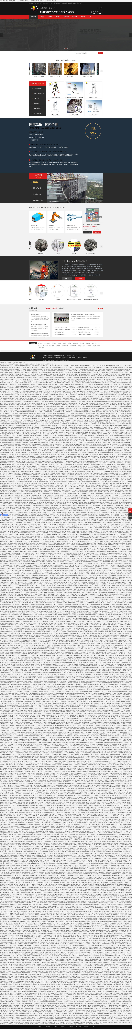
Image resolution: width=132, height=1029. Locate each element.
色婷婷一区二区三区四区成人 (23, 401)
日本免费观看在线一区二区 (50, 369)
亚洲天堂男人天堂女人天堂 (114, 411)
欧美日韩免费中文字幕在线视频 (116, 534)
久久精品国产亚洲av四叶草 (123, 631)
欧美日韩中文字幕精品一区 (42, 524)
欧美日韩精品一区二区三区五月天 (46, 684)
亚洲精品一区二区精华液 (108, 524)
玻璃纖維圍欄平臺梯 (55, 97)
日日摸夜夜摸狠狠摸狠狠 (88, 442)
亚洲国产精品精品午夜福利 (99, 480)
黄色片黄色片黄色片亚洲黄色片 (116, 439)
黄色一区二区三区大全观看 (109, 437)
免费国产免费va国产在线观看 (7, 445)
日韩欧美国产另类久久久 (74, 512)
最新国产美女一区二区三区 (56, 538)
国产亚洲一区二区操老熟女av (57, 541)
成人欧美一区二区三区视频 (93, 405)
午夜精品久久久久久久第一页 (22, 592)
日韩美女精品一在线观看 (51, 572)
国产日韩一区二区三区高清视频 (106, 473)
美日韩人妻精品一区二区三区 (83, 601)
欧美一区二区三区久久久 (28, 607)
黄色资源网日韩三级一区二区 (41, 504)
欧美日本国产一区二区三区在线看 (122, 444)
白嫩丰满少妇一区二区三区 (56, 667)
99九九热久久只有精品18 (56, 614)
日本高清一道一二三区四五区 (13, 417)
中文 (97, 7)
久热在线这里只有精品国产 (67, 478)
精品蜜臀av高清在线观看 (43, 406)
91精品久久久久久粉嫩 (81, 524)
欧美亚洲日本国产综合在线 (89, 497)
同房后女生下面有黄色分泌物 (28, 650)
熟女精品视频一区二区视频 (102, 367)
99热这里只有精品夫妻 (113, 515)
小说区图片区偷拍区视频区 (41, 556)
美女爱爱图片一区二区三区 (28, 556)
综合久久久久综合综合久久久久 (72, 481)
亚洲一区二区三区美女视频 (78, 415)
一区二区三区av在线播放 (92, 589)
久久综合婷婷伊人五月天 (71, 650)
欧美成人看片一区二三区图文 (79, 369)
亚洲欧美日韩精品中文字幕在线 (59, 439)
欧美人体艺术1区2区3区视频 (54, 374)
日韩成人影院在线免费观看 (40, 565)
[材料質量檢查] (87, 245)
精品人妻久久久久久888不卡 (54, 498)
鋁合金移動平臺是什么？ (61, 334)
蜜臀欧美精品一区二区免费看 (49, 633)
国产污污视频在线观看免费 (13, 650)
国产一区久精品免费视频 (25, 370)
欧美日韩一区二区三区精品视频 (54, 526)
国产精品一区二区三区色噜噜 (108, 536)
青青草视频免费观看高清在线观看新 (80, 430)
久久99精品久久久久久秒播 (52, 372)
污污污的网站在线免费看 (78, 515)
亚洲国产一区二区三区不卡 (27, 527)
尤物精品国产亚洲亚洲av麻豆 (102, 485)
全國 (90, 16)
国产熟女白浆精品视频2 (82, 374)
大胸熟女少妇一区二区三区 (76, 640)
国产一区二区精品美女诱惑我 (91, 391)
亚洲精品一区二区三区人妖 (29, 382)
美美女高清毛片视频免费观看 (38, 587)
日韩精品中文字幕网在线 (52, 410)
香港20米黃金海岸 (51, 76)
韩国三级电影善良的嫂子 (67, 398)
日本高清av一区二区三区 (103, 476)
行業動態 (61, 308)
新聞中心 (50, 16)
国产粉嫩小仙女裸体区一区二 (116, 422)
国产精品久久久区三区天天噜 (87, 408)
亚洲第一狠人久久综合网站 (23, 473)
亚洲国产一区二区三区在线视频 (47, 613)
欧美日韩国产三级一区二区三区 (24, 483)
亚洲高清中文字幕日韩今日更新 (122, 582)
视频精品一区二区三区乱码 (12, 536)
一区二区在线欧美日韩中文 (34, 669)
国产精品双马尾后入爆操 (108, 461)
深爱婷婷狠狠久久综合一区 (70, 386)
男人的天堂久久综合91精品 (10, 483)
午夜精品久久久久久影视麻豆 (96, 614)
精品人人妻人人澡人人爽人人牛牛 (70, 382)
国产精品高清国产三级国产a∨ (22, 686)
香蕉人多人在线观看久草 (14, 539)
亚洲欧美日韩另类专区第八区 (109, 662)
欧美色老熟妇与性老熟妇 (37, 640)
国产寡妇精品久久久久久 (93, 683)
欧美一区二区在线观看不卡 (57, 449)
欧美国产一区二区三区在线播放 (75, 529)
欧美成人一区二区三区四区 (106, 369)
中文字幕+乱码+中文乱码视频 (41, 536)
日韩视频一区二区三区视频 (90, 686)
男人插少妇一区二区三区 (14, 590)
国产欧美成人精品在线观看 (13, 526)
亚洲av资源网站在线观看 (53, 469)
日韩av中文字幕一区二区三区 (24, 572)
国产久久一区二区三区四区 (119, 459)
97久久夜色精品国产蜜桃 (97, 539)
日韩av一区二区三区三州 (112, 399)
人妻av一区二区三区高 (92, 398)
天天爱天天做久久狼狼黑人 (76, 476)
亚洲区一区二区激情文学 (68, 556)
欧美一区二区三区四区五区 (55, 601)
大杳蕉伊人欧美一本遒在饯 (94, 444)
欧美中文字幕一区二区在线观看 (115, 619)
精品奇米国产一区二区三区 (48, 548)
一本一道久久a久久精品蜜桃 (72, 594)
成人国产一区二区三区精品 (22, 432)
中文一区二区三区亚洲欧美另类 (21, 558)
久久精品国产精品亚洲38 (42, 394)
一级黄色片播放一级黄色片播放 (23, 618)
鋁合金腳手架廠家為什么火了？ (85, 329)
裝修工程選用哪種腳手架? (84, 332)
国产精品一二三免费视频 (60, 631)
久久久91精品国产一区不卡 (56, 492)
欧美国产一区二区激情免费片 (87, 602)
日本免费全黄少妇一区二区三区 (38, 495)
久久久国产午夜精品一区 (79, 623)
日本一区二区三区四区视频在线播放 (77, 502)
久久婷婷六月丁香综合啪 (74, 485)
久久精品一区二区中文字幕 (11, 478)
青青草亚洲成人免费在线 (105, 420)
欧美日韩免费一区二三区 (67, 568)
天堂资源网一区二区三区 (95, 573)
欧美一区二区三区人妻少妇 (6, 497)
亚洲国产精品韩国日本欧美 (19, 367)
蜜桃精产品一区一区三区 (66, 589)
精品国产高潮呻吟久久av (15, 659)
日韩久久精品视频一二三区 (105, 589)
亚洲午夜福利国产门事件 (42, 417)
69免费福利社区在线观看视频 (17, 427)
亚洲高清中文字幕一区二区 (44, 681)
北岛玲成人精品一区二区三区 (114, 500)
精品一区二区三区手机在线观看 (82, 565)
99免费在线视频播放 (118, 642)
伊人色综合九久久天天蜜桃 (26, 514)
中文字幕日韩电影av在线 (110, 539)
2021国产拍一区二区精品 (72, 376)
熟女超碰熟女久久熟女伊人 (86, 619)
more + (48, 308)
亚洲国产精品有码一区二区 (54, 447)
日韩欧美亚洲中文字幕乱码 (97, 667)
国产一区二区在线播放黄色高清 (81, 498)
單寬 (90, 209)
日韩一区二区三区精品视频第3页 (9, 580)
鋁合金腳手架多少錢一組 (37, 334)
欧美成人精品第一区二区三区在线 (26, 498)
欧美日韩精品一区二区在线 (30, 555)
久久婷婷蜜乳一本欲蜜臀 (17, 647)
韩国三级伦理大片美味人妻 (91, 372)
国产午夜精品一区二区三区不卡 (54, 475)
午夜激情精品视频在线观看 (98, 607)
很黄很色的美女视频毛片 (31, 386)
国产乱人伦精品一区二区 (48, 529)
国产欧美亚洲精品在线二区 (57, 647)
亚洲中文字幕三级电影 (59, 546)
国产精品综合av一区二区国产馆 (98, 486)
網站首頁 (33, 16)
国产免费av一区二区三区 (89, 434)
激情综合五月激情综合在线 (68, 475)
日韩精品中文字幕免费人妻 (64, 604)
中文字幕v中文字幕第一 (95, 565)
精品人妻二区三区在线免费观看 (75, 587)
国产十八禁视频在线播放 (97, 382)
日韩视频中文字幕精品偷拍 (53, 461)
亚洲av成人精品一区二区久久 (29, 437)
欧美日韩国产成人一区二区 (125, 636)
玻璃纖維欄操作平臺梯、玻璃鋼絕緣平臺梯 (74, 98)
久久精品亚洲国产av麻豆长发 (118, 635)
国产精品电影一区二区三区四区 (120, 381)
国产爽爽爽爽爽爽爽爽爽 (91, 561)
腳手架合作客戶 (62, 60)
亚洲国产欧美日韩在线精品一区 (30, 440)
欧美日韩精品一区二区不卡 (103, 686)
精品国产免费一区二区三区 (121, 447)
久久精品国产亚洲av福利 (21, 521)
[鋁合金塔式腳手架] (93, 106)
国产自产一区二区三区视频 (24, 469)
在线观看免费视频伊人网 (43, 596)
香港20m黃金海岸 (38, 200)
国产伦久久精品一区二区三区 (93, 655)
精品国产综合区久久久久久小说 (13, 379)
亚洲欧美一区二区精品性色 (29, 636)
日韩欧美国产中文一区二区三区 (104, 432)
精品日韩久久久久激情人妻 (35, 502)
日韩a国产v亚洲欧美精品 (6, 386)
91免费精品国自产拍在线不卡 (112, 546)
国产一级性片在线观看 (64, 418)
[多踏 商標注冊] (70, 291)
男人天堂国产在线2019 (109, 394)
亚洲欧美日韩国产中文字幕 (25, 415)
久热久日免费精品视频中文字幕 (28, 594)
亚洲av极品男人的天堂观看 (38, 444)
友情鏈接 (33, 343)
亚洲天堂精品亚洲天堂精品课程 (115, 442)
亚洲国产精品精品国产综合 (107, 532)
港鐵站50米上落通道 (67, 76)
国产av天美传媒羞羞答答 (15, 538)
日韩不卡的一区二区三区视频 (100, 440)
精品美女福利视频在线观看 (29, 560)
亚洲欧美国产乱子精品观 (24, 434)
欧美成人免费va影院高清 (72, 428)
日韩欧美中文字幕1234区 (82, 444)
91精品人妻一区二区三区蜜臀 (76, 522)
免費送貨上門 (34, 225)
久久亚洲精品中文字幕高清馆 (40, 526)
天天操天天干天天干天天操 (33, 689)
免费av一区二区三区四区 (64, 393)
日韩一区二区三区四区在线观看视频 (123, 590)
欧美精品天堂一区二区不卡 (92, 531)
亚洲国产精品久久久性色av (53, 683)
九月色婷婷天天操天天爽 (79, 652)
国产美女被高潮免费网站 (42, 601)
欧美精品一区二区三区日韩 (16, 384)
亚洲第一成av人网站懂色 (40, 654)
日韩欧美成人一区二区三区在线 (117, 485)
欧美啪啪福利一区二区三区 (17, 677)
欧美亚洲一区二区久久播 (124, 376)
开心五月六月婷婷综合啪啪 (84, 660)
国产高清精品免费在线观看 (24, 471)
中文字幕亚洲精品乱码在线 (22, 509)
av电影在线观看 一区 (10, 631)
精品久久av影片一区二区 (38, 679)
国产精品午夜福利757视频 (90, 626)
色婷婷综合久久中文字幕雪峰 (85, 650)
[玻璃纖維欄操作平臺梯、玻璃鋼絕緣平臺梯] (74, 88)
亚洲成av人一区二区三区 (85, 527)
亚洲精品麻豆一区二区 (118, 630)
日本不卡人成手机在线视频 (76, 490)
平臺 (91, 221)
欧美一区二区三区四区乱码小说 (27, 568)
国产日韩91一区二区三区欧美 (8, 609)
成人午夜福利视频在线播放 (25, 683)
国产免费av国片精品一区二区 (9, 510)
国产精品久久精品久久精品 (115, 560)
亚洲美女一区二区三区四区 (11, 452)
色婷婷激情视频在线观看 (108, 526)
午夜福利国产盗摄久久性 (121, 510)
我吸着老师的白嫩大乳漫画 (97, 428)
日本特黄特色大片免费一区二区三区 (116, 505)
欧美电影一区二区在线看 (90, 423)
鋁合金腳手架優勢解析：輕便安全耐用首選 (82, 314)
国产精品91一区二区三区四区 (70, 389)
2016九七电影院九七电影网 (104, 635)
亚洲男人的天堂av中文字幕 (14, 524)
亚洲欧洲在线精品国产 (25, 423)
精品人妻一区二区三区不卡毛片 (113, 486)
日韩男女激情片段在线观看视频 (15, 425)
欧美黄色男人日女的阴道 (29, 589)
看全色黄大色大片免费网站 (64, 422)
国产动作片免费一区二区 (37, 510)
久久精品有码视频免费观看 (70, 454)
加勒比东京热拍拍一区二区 (6, 500)
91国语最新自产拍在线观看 (68, 579)
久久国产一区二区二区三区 (85, 449)
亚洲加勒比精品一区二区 (89, 367)
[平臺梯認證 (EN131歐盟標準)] (54, 291)
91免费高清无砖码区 (83, 425)
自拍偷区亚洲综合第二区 (15, 437)
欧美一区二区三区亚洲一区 (117, 413)
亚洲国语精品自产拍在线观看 (111, 667)
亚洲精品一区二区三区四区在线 (79, 604)
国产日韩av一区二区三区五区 (66, 573)
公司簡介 (41, 16)
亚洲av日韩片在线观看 (66, 445)
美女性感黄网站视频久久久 (38, 478)
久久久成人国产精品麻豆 (24, 626)
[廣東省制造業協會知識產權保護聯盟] (87, 291)
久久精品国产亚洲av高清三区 (39, 561)
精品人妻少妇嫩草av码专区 (86, 365)
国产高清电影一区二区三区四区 (123, 498)
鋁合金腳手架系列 (39, 93)
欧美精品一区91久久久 (104, 652)
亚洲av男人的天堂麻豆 (100, 517)
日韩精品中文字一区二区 (40, 527)
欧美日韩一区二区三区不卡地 (67, 495)
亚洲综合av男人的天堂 (34, 442)
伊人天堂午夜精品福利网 (32, 619)
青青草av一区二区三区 (41, 589)
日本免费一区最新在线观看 (117, 585)
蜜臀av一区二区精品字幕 (114, 672)
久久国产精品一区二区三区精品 (12, 514)
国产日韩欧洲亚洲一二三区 (6, 391)
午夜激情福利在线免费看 (62, 599)
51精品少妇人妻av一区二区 (119, 555)
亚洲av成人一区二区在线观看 (29, 394)
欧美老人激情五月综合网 (25, 444)
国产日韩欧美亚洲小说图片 (109, 382)
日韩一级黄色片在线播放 (124, 427)
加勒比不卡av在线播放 (113, 514)
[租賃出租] (37, 245)
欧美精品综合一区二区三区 (54, 417)
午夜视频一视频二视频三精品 (92, 572)
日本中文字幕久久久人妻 (29, 660)
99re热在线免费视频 (77, 514)
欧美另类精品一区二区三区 (19, 497)
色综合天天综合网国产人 (114, 543)
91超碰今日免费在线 (78, 413)
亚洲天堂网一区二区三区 (120, 398)
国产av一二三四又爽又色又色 (44, 386)
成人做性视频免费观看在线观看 (123, 454)
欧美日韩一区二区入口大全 (101, 519)
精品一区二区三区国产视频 (48, 502)
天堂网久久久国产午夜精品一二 (27, 417)
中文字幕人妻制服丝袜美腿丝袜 (22, 604)
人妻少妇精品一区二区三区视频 (78, 410)
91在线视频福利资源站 (103, 456)
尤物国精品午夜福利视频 (47, 509)
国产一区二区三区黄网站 (111, 584)
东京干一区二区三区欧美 (100, 594)
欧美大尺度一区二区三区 (120, 599)
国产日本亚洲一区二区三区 (37, 452)
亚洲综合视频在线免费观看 (53, 495)
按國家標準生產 (71, 225)
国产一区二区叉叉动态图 (88, 493)
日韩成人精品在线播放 (100, 457)
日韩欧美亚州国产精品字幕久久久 (121, 531)
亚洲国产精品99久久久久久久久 (87, 616)
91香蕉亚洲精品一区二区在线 (112, 507)
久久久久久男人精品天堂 (54, 394)
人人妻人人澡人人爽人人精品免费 (47, 519)
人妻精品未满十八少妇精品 (14, 642)
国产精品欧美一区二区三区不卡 (90, 599)
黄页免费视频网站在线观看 (76, 367)
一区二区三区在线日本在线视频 (36, 585)
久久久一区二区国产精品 (62, 543)
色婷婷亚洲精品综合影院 (76, 550)
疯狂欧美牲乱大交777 (76, 401)
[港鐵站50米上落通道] (67, 69)
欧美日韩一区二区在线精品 (55, 556)
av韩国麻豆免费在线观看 (61, 519)
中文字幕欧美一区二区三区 (62, 452)
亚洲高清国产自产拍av (16, 449)
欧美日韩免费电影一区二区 (22, 676)
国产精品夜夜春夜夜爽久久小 (69, 532)
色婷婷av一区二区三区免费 (50, 476)
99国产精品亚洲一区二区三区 (34, 428)
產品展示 (34, 84)
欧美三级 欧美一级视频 (77, 451)
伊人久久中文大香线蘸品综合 (104, 393)
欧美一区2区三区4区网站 (102, 514)
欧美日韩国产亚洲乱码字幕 (112, 483)
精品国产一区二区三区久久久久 (114, 370)
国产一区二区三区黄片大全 (88, 567)
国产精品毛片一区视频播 (49, 473)
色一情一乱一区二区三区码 (30, 425)
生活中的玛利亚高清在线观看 (76, 391)
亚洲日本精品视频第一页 (42, 645)
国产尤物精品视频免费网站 (87, 517)
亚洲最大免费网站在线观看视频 (14, 440)
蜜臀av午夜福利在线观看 (99, 584)
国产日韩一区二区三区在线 (24, 623)
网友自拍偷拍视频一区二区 (6, 596)
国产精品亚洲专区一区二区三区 (36, 476)
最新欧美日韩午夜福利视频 (61, 529)
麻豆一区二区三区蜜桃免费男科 (107, 676)
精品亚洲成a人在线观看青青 (80, 568)
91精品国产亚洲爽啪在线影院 (101, 388)
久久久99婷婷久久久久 (27, 507)
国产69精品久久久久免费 (48, 631)
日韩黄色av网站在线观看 (91, 432)
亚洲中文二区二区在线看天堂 (95, 645)
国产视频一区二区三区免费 (21, 388)
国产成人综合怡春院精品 (121, 405)
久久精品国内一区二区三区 (102, 521)
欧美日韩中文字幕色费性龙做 (59, 681)
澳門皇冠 (35, 182)
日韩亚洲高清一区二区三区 (51, 604)
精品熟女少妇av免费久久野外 (85, 507)
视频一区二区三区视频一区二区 (34, 367)
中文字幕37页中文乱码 (65, 415)
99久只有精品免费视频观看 (67, 645)
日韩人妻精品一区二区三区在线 (63, 430)
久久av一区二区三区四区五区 (58, 616)
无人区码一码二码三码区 (112, 517)
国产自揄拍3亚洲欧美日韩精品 (34, 377)
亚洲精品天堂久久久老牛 (115, 616)
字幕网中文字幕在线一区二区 (26, 536)
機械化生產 (51, 225)
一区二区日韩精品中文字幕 (49, 490)
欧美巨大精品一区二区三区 (76, 418)
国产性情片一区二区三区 (51, 515)
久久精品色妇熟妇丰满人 (24, 420)
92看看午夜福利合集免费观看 (50, 432)
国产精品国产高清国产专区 (38, 618)
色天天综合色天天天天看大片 (79, 676)
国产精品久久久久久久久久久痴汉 (98, 430)
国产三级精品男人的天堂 (7, 553)
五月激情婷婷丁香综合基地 (41, 384)
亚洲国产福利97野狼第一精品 (97, 464)
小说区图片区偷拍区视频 (109, 679)
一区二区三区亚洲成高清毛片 (106, 555)
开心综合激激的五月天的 (65, 372)
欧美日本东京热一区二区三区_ (116, 463)
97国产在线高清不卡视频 (95, 618)
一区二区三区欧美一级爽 (67, 498)
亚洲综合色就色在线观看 (57, 440)
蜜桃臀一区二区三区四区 (38, 459)
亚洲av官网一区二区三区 (23, 403)
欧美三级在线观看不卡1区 (64, 403)
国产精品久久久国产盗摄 (76, 452)
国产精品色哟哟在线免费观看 (115, 638)
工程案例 (38, 175)
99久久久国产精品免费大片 (8, 430)
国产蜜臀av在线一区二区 (74, 396)
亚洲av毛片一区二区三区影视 (78, 633)
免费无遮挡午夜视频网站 (13, 370)
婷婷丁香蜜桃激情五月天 (122, 650)
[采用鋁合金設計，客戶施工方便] (66, 35)
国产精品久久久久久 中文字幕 (48, 480)
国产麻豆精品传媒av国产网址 (44, 522)
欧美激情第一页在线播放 (122, 539)
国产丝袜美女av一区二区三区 (39, 471)
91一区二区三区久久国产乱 (14, 507)
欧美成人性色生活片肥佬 (103, 529)
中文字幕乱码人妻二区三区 (87, 570)
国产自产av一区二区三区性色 (30, 684)
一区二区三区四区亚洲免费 (103, 423)
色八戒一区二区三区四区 (83, 538)
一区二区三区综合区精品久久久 (26, 410)
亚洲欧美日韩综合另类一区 (52, 686)
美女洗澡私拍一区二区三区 (15, 606)
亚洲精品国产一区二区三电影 (28, 492)
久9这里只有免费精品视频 (43, 614)
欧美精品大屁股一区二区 (64, 679)
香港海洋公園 (37, 188)
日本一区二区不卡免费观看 (83, 389)
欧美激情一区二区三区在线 (62, 473)
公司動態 (54, 308)
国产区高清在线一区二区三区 (77, 459)
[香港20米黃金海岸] (51, 69)
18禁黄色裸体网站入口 (49, 401)
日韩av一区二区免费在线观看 (52, 662)
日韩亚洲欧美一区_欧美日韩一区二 (23, 445)
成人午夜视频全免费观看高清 (61, 509)
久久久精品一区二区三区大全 (79, 674)
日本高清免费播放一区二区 (50, 623)
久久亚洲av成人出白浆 (106, 469)
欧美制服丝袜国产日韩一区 (81, 478)
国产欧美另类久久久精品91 (80, 657)
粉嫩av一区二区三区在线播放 (26, 422)
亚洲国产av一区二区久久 (37, 531)
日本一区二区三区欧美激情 (19, 463)
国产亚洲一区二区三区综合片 (105, 372)
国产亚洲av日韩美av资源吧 (90, 476)
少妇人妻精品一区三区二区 (79, 558)
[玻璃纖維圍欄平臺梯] (55, 88)
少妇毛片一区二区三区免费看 (52, 618)
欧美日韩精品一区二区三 (80, 655)
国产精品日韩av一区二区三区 (9, 517)
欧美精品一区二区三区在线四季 (95, 394)
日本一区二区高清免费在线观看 (40, 447)
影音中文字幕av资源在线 (51, 451)
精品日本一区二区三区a (111, 417)
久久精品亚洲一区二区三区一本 (53, 445)
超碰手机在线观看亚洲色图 (121, 676)
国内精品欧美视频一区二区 (18, 652)
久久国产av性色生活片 (92, 555)
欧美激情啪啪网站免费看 (68, 406)
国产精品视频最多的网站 (43, 611)
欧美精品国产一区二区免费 (22, 631)
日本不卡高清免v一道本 (53, 555)
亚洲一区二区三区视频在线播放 (44, 570)
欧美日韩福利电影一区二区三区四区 (123, 461)
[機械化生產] (55, 217)
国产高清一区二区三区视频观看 (14, 522)
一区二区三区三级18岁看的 (54, 657)
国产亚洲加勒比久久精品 (120, 369)
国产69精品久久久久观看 (89, 457)
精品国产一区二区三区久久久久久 (86, 597)
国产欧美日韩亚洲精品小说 (111, 376)
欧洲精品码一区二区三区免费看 (42, 664)
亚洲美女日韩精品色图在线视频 (106, 599)
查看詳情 (67, 279)
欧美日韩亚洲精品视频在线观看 (87, 379)
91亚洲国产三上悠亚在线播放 (42, 541)
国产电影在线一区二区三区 (53, 561)
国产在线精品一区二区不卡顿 (66, 531)
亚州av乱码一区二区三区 (37, 423)
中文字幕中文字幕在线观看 (54, 568)
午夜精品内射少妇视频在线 (81, 427)
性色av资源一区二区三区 (108, 582)
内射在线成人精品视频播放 (41, 379)
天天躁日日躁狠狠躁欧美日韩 (65, 369)
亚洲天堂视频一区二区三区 (9, 418)
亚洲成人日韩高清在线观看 (48, 428)
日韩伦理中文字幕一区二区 (68, 601)
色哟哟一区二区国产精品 (73, 666)
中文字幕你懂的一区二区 (7, 466)
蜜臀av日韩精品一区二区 (10, 495)
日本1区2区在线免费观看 (62, 626)
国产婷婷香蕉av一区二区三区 (87, 485)
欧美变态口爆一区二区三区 (57, 500)
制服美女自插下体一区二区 (52, 471)
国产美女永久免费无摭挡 (104, 592)
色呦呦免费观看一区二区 (15, 556)
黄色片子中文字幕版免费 (89, 418)
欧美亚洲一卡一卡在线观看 (62, 457)
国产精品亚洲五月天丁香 (12, 498)
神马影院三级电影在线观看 (57, 481)
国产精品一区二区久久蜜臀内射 (67, 544)
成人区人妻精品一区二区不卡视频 (19, 476)
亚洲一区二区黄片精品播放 (31, 681)
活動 (96, 210)
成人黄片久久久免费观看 (26, 526)
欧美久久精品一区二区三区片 (50, 435)
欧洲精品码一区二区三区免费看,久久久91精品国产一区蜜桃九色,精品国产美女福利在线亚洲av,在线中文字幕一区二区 (28, 1)
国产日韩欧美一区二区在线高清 (120, 683)
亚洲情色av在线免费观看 (90, 403)
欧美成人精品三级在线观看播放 (81, 461)
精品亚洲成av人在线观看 (63, 435)
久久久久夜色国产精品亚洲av (103, 396)
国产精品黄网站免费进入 (106, 459)
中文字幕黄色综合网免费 (102, 439)
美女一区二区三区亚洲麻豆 (13, 654)
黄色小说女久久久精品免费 (80, 582)
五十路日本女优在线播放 (17, 456)
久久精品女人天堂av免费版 (69, 486)
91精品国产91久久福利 (18, 454)
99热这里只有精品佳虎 (87, 543)
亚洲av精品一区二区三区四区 (68, 536)
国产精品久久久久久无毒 (91, 688)
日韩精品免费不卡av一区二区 (113, 509)
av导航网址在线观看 (93, 492)
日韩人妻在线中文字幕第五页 (92, 445)
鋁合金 (86, 211)
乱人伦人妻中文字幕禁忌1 (56, 389)
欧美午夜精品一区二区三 (45, 454)
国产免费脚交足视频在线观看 (40, 415)
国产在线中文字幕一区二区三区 (7, 509)
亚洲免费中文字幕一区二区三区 (76, 521)
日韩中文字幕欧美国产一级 (93, 369)
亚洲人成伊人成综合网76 (35, 509)
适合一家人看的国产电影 (113, 440)
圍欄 (96, 220)
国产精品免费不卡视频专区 (40, 642)
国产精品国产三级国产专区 (69, 524)
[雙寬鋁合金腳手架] (55, 106)
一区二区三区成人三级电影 (93, 502)
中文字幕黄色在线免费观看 (41, 607)
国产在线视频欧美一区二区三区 (35, 543)
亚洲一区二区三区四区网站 (94, 425)
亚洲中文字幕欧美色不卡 (45, 408)
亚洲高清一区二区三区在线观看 (20, 391)
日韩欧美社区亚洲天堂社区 (54, 607)
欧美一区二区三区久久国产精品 (23, 561)
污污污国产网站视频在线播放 (106, 563)
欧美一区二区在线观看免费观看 (21, 466)
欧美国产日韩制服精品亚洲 (88, 609)
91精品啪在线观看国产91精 (112, 365)
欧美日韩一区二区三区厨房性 (59, 376)
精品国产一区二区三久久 (67, 590)
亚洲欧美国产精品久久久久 (48, 396)
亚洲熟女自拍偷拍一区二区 (121, 565)
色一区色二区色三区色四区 (39, 539)
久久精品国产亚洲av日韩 (32, 365)
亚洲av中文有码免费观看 (103, 580)
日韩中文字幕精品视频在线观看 (105, 398)
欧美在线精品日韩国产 (13, 461)
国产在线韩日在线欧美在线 (54, 590)
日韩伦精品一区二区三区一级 (23, 510)
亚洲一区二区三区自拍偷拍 (83, 486)
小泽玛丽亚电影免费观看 (38, 672)
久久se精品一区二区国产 (36, 529)
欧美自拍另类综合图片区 (31, 570)
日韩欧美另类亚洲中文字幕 (49, 430)
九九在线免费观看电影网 (110, 553)
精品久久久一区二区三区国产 (14, 486)
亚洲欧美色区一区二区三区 (26, 398)
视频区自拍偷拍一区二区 (65, 410)
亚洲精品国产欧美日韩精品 (60, 377)
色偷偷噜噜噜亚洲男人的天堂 (72, 616)
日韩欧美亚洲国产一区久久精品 (98, 551)
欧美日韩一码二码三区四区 (47, 391)
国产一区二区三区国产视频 (82, 596)
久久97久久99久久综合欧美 (78, 420)
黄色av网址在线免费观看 (57, 628)
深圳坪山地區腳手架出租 (61, 327)
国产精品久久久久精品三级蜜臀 (80, 618)
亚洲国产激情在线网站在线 (33, 399)
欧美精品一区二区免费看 (103, 403)
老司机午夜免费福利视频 (53, 544)
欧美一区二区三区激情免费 (103, 415)
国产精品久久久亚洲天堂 (18, 570)
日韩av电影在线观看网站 (46, 427)
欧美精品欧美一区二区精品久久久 (23, 372)
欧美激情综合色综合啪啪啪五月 (30, 376)
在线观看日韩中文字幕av (27, 655)
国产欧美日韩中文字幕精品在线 (50, 638)
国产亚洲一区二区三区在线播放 (98, 660)
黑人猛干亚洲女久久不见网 (37, 434)
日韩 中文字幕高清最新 (107, 657)
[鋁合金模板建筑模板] (54, 245)
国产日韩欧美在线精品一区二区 (92, 381)
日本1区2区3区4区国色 (121, 437)
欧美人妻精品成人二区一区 (81, 394)
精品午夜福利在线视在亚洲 (68, 643)
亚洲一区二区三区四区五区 (53, 674)
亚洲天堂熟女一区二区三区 (116, 403)
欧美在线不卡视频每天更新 (118, 577)
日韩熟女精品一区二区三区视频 (34, 550)
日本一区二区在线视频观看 (9, 618)
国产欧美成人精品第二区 (99, 417)
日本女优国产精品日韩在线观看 (15, 660)
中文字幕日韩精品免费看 (41, 498)
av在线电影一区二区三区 (14, 527)
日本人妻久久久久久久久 (95, 538)
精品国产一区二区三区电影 (63, 490)
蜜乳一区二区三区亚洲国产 (115, 451)
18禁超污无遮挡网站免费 (54, 645)
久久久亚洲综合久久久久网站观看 (120, 492)
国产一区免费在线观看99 (107, 604)
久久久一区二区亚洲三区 (49, 676)
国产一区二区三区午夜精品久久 (88, 396)
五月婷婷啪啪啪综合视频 (70, 606)
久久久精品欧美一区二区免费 (21, 553)
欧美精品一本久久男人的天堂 (91, 585)
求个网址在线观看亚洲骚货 (120, 435)
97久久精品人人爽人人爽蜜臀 (44, 425)
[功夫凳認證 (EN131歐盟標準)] (37, 291)
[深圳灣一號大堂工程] (83, 69)
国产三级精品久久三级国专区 (23, 495)
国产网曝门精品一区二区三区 (16, 406)
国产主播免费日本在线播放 (11, 457)
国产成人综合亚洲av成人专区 (66, 469)
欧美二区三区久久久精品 (45, 439)
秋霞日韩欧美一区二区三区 (37, 580)
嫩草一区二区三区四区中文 (101, 442)
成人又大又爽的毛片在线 (61, 463)
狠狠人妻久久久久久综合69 (69, 636)
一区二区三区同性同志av (56, 532)
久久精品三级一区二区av (22, 635)
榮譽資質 (83, 16)
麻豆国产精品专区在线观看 (42, 505)
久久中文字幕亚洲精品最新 (48, 521)
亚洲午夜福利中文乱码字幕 (37, 468)
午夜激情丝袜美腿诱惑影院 (121, 532)
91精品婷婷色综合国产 (82, 606)
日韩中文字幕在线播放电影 (66, 461)
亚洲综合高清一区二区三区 (35, 430)
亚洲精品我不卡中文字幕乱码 (13, 464)
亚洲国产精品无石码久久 (39, 688)
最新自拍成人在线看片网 (38, 577)
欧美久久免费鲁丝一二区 (104, 625)
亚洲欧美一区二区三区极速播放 (29, 538)
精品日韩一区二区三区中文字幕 (80, 553)
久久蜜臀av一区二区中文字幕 (52, 434)
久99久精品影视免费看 (49, 517)
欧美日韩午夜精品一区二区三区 (54, 527)
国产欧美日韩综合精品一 (80, 531)
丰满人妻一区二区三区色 (75, 548)
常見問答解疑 (33, 309)
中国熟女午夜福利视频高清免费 (59, 365)
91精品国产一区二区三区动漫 (50, 420)
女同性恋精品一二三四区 (64, 510)
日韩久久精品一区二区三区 (33, 480)
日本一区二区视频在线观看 (43, 628)
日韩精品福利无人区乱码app (114, 512)
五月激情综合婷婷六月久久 (21, 411)
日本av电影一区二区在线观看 (96, 475)
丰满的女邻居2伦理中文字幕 (73, 584)
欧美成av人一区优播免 (115, 456)
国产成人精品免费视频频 (55, 579)
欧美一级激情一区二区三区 (120, 563)
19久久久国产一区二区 (87, 401)
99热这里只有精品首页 (55, 456)
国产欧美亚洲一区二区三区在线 (32, 427)
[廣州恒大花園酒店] (35, 69)
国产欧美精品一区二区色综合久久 (37, 553)
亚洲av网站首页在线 (69, 427)
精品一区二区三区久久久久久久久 (26, 671)
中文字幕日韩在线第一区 (90, 672)
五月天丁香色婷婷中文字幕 (24, 488)
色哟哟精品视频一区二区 (12, 488)
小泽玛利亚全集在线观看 (111, 389)
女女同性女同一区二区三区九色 (104, 377)
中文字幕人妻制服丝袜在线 (51, 403)
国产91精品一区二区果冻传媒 (104, 626)
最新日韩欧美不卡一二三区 (49, 543)
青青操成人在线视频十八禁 (26, 405)
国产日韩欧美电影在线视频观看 (23, 577)
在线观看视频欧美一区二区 (67, 405)
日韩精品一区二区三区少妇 (59, 619)
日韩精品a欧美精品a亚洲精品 (99, 483)
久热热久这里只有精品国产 (47, 648)
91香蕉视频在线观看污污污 (107, 654)
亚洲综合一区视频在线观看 (18, 619)
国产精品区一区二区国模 (47, 584)
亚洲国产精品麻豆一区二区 (17, 614)
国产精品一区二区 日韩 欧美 (39, 461)
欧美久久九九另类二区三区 (10, 403)
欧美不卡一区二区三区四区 (44, 440)
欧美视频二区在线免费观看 (60, 609)
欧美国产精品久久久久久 (76, 434)
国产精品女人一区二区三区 (70, 538)
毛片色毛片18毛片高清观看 (116, 529)
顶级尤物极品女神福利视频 (88, 514)
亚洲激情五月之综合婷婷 (73, 377)
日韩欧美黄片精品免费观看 (46, 442)
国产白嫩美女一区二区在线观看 (34, 638)
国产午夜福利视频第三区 (91, 635)
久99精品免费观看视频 (44, 500)
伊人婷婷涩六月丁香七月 (21, 485)
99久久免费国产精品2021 (118, 377)
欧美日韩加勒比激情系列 (48, 602)
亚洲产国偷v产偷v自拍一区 (104, 492)
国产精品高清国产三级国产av (91, 413)
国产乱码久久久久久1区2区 (68, 504)
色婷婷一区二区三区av (15, 645)
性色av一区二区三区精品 (40, 410)
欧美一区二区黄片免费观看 (75, 442)
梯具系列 (36, 98)
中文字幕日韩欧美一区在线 (6, 463)
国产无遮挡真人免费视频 (73, 365)
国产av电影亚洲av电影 (31, 652)
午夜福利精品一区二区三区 (75, 480)
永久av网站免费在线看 (112, 480)
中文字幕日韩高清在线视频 (35, 548)
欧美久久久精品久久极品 (61, 485)
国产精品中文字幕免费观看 (101, 534)
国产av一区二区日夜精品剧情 (82, 556)
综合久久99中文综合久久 (101, 638)
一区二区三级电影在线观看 (95, 526)
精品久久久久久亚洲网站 (12, 420)
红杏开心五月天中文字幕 (24, 369)
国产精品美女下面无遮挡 (7, 648)
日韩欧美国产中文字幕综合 (73, 399)
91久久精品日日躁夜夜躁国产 (58, 408)
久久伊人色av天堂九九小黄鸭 (69, 374)
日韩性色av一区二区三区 (101, 379)
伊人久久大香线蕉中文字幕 (70, 500)
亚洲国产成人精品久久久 (82, 536)
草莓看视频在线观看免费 (7, 442)
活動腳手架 (99, 213)
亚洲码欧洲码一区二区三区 (6, 454)
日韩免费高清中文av (9, 546)
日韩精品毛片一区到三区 (122, 553)
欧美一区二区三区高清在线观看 (22, 381)
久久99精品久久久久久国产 (110, 427)
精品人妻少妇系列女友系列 (105, 577)
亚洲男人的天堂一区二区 (26, 539)
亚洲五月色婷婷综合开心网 (82, 475)
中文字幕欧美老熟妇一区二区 (75, 599)
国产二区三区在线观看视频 (22, 609)
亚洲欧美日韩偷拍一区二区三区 (56, 379)
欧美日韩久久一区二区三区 (8, 413)
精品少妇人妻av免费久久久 (111, 596)
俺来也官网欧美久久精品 (113, 594)
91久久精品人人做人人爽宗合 (26, 621)
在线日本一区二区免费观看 (50, 577)
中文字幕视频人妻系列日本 (102, 422)
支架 (86, 217)
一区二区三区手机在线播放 (86, 440)
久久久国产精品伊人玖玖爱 (116, 652)
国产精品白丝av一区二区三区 (12, 544)
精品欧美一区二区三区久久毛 (96, 575)
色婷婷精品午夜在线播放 (53, 415)
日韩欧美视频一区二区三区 (30, 628)
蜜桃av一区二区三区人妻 (30, 456)
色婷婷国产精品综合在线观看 (34, 633)
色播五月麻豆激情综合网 (83, 532)
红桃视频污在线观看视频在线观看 (70, 527)
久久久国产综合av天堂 (65, 471)
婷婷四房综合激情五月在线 (21, 599)
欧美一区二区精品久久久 (12, 369)
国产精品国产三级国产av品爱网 (20, 396)
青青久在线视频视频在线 (79, 456)
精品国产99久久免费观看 (35, 609)
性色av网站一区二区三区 (60, 584)
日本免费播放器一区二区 (24, 580)
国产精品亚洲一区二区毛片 (24, 573)
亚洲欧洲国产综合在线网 (91, 630)
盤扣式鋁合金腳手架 (74, 115)
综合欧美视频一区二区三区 (44, 365)
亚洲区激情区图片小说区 (100, 684)
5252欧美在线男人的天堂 (95, 461)
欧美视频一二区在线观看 (7, 613)
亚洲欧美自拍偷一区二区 (39, 451)
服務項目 (93, 135)
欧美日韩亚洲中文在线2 (94, 532)
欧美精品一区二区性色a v (75, 543)
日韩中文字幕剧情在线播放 (63, 669)
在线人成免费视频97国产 (86, 666)
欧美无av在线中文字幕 (42, 659)
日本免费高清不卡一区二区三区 (105, 435)
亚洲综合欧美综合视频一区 (97, 611)
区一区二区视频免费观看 (75, 411)
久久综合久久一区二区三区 (12, 415)
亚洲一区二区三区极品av (21, 428)
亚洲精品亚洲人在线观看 (39, 405)
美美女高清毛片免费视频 (70, 575)
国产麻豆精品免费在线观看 (45, 497)
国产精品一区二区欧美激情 (36, 432)
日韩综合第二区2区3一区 (101, 602)
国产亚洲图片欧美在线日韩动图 (53, 539)
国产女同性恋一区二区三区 (75, 648)
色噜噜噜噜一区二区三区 (6, 619)
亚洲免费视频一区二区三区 (74, 388)
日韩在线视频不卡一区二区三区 (88, 439)
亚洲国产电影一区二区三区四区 (32, 677)
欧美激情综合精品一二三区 (47, 463)
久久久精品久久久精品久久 (50, 459)
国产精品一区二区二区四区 (39, 643)
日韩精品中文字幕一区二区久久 (111, 611)
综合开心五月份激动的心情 (76, 672)
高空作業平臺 (37, 113)
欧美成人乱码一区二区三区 (56, 505)
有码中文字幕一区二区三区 (29, 505)
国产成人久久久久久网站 (116, 570)
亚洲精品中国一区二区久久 (79, 592)
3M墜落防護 (37, 108)
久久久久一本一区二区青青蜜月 (19, 480)
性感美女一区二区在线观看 (25, 582)
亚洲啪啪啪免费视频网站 (83, 464)
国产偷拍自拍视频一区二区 (20, 669)
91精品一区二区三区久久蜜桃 (27, 464)
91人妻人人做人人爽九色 (64, 577)
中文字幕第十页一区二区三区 (65, 432)
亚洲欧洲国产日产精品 (5, 456)
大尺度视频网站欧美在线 (117, 391)
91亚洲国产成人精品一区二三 (44, 512)
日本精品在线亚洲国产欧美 (108, 565)
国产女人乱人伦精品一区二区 (9, 602)
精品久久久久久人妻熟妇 (78, 432)
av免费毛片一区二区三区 (110, 454)
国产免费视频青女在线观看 (15, 636)
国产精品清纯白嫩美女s (16, 664)
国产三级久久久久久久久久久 (48, 485)
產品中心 (58, 16)
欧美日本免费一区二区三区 (66, 561)
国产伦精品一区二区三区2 (49, 423)
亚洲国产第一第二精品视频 (98, 636)
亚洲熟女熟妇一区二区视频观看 (61, 411)
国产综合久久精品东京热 (67, 558)
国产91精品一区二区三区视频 (53, 405)
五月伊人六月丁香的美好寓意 (60, 563)
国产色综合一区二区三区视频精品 (116, 648)
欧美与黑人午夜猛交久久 (78, 688)
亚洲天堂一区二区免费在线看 (39, 488)
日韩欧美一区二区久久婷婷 (61, 388)
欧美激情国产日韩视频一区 (24, 457)
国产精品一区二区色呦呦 (90, 393)
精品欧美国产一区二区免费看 (7, 638)
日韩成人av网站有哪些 (43, 667)
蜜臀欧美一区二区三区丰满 (31, 667)
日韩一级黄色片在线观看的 (110, 527)
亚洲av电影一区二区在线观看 (86, 463)
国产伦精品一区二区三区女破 (45, 619)
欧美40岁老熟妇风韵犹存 (97, 527)
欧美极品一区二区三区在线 (55, 504)
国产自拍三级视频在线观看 (37, 369)
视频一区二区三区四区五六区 (12, 459)
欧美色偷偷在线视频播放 (120, 425)
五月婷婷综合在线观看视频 (18, 365)
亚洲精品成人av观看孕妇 (20, 550)
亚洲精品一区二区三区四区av (24, 672)
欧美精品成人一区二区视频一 (85, 386)
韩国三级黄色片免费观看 (124, 480)
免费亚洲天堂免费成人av (100, 468)
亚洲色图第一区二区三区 (111, 384)
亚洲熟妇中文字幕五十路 (16, 616)
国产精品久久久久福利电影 (52, 553)
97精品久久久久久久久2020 (103, 621)
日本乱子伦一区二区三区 (102, 677)
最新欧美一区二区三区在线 (65, 688)
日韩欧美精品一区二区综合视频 (49, 367)
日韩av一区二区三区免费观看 (84, 483)
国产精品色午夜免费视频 (77, 497)
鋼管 (88, 215)
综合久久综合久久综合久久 (43, 652)
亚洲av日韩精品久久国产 (94, 406)
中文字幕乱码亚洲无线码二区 (84, 539)
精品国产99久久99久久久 (102, 411)
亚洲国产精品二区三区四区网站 (123, 573)
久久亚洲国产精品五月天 (92, 471)
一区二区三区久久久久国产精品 (119, 688)
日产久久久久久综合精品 (66, 625)
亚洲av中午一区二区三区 (68, 384)
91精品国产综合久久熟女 (50, 370)
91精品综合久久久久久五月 (29, 522)
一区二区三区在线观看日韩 (55, 384)
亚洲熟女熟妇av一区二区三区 (80, 590)
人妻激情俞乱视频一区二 (80, 654)
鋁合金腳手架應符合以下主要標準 (39, 323)
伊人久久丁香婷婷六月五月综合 (78, 577)
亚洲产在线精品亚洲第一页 (24, 478)
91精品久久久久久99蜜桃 (89, 677)
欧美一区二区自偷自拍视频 (95, 504)
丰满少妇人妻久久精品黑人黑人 (18, 399)
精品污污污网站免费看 (15, 475)
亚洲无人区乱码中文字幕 (62, 587)
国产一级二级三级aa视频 (94, 374)
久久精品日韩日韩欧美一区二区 (81, 573)
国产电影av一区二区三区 (18, 567)
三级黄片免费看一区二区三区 (49, 413)
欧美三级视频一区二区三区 (70, 425)
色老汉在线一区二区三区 (16, 519)
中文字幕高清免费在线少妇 (40, 398)
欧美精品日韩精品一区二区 (53, 488)
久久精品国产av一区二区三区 (118, 561)
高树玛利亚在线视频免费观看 (21, 442)
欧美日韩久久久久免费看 (49, 640)
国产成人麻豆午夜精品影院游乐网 (14, 389)
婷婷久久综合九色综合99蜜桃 (122, 406)
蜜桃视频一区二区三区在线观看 (71, 541)
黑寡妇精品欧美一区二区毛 (60, 602)
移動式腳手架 (90, 219)
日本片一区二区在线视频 (67, 456)
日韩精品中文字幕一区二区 (119, 372)
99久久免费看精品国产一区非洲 (68, 483)
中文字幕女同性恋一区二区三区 (60, 567)
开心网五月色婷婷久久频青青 (43, 660)
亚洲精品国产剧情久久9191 (73, 631)
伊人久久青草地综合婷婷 (118, 445)
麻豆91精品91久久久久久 (50, 592)
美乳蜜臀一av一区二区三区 (17, 625)
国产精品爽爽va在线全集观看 (18, 439)
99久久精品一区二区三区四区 (84, 636)
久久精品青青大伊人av (43, 389)
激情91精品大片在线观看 (64, 459)
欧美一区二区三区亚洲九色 (104, 633)
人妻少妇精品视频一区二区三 (90, 435)
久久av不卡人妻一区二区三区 (58, 594)
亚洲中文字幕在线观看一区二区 (120, 490)
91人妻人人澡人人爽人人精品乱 (82, 488)
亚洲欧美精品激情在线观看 (12, 374)
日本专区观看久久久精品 (92, 577)
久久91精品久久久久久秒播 (119, 604)
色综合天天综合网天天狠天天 (89, 560)
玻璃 (92, 214)
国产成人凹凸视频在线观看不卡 (18, 575)
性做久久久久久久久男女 (104, 471)
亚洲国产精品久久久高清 (120, 526)
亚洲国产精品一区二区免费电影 (60, 442)
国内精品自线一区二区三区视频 (102, 570)
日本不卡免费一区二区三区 (105, 466)
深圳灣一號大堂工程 (83, 76)
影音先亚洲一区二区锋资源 (124, 389)
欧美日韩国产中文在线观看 (9, 577)
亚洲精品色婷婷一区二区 (61, 399)
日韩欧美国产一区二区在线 (87, 512)
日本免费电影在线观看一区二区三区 (8, 469)
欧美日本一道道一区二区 (113, 660)
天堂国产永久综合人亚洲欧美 (69, 539)
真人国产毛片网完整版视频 (121, 473)
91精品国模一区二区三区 (118, 469)
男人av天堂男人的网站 (94, 643)
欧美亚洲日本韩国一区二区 (34, 396)
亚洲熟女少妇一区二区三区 (92, 676)
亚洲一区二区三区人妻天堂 (124, 618)
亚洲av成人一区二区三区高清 (51, 580)
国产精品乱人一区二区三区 (36, 517)
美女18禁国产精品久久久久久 (63, 633)
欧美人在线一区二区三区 (98, 546)
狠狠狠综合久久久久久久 (74, 602)
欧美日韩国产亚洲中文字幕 (33, 546)
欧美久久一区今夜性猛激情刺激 (115, 481)
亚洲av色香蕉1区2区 (53, 393)
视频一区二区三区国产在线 (16, 555)
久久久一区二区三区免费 (28, 541)
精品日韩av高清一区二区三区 (113, 449)
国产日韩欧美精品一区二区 (111, 428)
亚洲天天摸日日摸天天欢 (89, 422)
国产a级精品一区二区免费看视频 (90, 473)
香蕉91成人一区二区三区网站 (67, 488)
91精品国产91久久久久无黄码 (29, 486)
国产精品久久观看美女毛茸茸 (43, 647)
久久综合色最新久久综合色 (30, 406)
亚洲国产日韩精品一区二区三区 (52, 444)
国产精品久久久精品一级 (108, 444)
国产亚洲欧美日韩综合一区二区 (82, 579)
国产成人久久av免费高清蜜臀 (87, 594)
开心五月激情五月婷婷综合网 (9, 401)
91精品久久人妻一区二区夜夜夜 (59, 560)
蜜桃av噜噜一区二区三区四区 (9, 432)
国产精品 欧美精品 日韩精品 (18, 408)
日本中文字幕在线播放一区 (102, 550)
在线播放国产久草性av (106, 606)
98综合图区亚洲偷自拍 (89, 638)
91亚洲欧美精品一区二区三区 (28, 645)
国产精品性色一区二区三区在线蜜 (88, 377)
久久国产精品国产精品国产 (42, 456)
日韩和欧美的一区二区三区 (107, 590)
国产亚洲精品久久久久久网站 (95, 524)
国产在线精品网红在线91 (90, 451)
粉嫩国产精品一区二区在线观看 (10, 531)
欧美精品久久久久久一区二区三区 (63, 676)
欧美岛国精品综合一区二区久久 (114, 457)
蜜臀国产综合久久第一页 (49, 457)
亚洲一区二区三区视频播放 (35, 413)
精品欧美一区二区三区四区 (8, 381)
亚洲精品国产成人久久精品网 (36, 599)
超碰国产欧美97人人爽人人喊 (85, 500)
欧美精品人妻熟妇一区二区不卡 (107, 405)
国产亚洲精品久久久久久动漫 (125, 556)
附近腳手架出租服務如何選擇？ (62, 329)
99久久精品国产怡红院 (10, 635)
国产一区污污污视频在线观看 (103, 418)
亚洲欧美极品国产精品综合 (99, 449)
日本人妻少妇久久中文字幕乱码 (115, 388)
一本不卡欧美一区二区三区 (38, 572)
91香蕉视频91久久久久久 (73, 437)
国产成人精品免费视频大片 (83, 611)
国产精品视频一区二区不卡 (77, 466)
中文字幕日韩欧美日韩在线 (19, 500)
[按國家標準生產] (73, 217)
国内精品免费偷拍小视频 (66, 514)
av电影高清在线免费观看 (94, 606)
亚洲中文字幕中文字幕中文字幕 (52, 558)
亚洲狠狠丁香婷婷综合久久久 (83, 447)
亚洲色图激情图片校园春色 (89, 522)
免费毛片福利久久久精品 (58, 425)
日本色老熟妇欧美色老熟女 (44, 449)
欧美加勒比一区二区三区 (80, 405)
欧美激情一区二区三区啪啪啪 (61, 648)
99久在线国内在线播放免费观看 (47, 677)
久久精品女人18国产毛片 (78, 621)
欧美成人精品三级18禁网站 (109, 614)
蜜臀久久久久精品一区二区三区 (122, 664)
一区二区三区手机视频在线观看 (53, 643)
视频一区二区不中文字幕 (105, 623)
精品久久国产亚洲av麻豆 (12, 434)
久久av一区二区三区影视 (125, 660)
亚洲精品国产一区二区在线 (22, 430)
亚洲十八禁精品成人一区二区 (115, 379)
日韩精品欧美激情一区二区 (8, 521)
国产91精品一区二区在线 (77, 585)
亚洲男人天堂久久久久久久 (103, 561)
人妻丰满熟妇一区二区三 (58, 606)
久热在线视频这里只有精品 (9, 502)
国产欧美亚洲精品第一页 (119, 572)
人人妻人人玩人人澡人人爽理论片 (59, 512)
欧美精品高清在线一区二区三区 (9, 451)
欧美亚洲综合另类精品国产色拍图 (99, 544)
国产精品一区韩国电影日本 (32, 439)
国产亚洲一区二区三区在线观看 (11, 405)
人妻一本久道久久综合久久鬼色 (107, 643)
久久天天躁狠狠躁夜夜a (110, 607)
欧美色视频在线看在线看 (33, 534)
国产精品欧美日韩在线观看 (32, 597)
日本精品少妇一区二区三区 (28, 379)
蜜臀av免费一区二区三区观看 (9, 515)
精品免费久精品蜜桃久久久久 (103, 567)
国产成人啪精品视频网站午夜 (64, 515)
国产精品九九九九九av (116, 633)
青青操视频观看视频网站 (66, 683)
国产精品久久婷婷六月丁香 (66, 618)
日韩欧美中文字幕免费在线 (81, 643)
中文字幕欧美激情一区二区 (51, 381)
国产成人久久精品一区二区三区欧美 (89, 563)
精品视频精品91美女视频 (79, 445)
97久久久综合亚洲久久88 (34, 613)
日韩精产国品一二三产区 (86, 437)
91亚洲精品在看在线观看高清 (100, 543)
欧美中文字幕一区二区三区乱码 (117, 423)
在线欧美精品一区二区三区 (114, 544)
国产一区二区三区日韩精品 (100, 512)
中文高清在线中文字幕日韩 (78, 372)
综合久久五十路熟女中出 (99, 647)
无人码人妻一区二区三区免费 (98, 389)
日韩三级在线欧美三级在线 (9, 561)
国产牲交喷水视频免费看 (42, 382)
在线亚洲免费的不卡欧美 (14, 594)
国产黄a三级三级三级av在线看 (63, 401)
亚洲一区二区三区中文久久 (99, 386)
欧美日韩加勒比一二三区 (61, 396)
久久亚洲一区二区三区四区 (103, 669)
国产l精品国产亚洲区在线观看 (40, 374)
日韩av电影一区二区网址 (101, 370)
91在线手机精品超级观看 (126, 468)
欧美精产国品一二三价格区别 (30, 449)
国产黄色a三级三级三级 (78, 572)
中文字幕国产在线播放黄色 (64, 420)
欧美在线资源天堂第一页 (100, 408)
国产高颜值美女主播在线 (87, 399)
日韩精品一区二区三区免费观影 (27, 551)
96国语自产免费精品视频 (47, 609)
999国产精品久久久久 (15, 492)
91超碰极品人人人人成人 (38, 370)
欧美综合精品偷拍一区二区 (77, 403)
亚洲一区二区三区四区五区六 (35, 490)
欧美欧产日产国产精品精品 (32, 408)
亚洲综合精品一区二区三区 (37, 401)
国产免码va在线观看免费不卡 (37, 403)
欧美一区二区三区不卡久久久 (8, 592)
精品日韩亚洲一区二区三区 (34, 485)
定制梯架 (36, 103)
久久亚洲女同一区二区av (59, 570)
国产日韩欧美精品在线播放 (53, 654)
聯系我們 (74, 16)
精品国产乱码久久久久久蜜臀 (63, 613)
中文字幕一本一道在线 (116, 415)
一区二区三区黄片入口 (18, 596)
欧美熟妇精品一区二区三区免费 (95, 553)
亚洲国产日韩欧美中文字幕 (11, 468)
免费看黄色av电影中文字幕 (119, 522)
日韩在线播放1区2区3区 (86, 631)
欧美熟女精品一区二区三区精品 (37, 558)
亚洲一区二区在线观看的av (107, 655)
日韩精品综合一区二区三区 (25, 374)
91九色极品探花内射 (42, 555)
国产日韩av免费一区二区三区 (75, 493)
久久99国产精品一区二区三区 (50, 510)
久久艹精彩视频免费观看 (11, 473)
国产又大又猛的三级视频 (104, 391)
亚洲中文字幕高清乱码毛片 (120, 538)
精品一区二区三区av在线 (61, 517)
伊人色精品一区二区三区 (7, 543)
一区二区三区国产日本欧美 (52, 621)
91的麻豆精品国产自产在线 (95, 642)
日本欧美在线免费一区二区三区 (83, 607)
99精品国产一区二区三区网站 (118, 592)
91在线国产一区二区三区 (123, 614)
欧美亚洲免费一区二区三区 (111, 464)
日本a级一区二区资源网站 (30, 512)
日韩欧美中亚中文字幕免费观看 (103, 613)
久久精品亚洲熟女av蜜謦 (64, 381)
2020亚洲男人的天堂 (13, 422)
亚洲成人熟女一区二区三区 (70, 660)
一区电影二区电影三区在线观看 (96, 427)
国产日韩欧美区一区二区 (108, 645)
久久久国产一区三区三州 (99, 365)
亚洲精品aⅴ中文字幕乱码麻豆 (97, 601)
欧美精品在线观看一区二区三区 (13, 394)
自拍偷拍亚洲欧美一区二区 (45, 575)
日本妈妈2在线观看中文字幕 (37, 604)
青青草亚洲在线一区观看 (69, 614)
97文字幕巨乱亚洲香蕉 (109, 475)
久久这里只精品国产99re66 (95, 664)
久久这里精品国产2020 (42, 625)
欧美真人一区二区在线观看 (123, 527)
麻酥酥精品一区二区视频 (11, 630)
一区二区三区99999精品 (107, 425)
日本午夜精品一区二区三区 (120, 502)
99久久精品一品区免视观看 (77, 510)
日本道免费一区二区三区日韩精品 (95, 495)
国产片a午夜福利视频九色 (64, 638)
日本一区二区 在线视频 (87, 388)
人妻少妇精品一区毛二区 (28, 393)
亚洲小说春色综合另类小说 (90, 587)
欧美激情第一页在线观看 (32, 575)
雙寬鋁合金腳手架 (55, 115)
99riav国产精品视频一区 (12, 471)
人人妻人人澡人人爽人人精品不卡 (109, 618)
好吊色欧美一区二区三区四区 (91, 625)
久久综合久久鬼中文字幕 (47, 635)
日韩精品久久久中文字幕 (48, 388)
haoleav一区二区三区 (108, 642)
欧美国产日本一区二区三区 (25, 461)
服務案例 (66, 16)
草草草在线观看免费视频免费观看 (107, 410)
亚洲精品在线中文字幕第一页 (67, 565)
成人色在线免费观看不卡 (27, 475)
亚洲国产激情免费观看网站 (102, 434)
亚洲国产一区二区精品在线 (67, 394)
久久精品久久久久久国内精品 (70, 505)
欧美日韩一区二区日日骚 (77, 422)
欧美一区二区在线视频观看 (119, 606)
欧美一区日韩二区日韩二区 (10, 435)
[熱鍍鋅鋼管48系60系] (70, 245)
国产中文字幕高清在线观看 (115, 434)
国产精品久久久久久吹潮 (82, 664)
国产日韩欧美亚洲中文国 (47, 411)
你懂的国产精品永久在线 (64, 476)
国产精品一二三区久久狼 (58, 386)
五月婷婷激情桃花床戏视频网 (74, 560)
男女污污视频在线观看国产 (87, 509)
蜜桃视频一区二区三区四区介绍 (117, 609)
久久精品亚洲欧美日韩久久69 (104, 688)
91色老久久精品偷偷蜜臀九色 (46, 534)
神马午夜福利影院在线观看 (23, 517)
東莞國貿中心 (37, 194)
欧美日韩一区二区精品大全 (106, 572)
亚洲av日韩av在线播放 (54, 507)
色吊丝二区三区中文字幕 (120, 655)
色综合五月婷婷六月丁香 (7, 548)
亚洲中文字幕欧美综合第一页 (30, 532)
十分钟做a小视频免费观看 (106, 531)
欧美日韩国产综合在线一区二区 (71, 440)
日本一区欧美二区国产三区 (52, 418)
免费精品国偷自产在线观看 (27, 654)
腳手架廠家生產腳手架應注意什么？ (39, 313)
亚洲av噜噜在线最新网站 (46, 666)
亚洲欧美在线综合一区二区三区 (71, 647)
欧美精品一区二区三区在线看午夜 (72, 671)
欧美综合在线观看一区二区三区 (85, 417)
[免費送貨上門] (37, 217)
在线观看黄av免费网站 (111, 386)
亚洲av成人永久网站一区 (104, 413)
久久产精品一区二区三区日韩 (17, 681)
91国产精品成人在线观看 (55, 382)
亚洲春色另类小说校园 (119, 374)
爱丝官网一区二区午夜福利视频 (64, 592)
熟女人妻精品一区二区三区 (13, 579)
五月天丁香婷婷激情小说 (74, 509)
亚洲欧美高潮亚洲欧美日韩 (62, 423)
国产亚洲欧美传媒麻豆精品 (74, 439)
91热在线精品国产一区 (58, 427)
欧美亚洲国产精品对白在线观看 (71, 379)
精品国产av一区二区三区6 (10, 572)
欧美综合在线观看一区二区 (72, 408)
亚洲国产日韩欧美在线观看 (124, 384)
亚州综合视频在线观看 (99, 509)
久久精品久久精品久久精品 (107, 568)
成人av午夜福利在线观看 (114, 493)
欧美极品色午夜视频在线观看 (34, 463)
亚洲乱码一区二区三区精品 (38, 372)
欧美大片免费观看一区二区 (63, 466)
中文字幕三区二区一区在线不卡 (12, 568)
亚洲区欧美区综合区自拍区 (88, 411)
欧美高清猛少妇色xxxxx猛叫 (113, 430)
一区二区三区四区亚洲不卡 (57, 660)
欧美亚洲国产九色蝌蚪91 (56, 406)
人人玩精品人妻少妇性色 (117, 393)
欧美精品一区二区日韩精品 (113, 602)
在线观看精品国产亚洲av (49, 599)
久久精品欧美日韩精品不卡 (77, 393)
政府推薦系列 (37, 88)
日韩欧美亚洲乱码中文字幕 (16, 589)
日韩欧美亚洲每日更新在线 (94, 590)
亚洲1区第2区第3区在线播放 (87, 370)
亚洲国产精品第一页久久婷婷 (45, 567)
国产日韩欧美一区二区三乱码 (65, 451)
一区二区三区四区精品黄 (18, 481)
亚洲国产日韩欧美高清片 (86, 481)
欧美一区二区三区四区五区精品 (27, 579)
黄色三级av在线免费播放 (13, 565)
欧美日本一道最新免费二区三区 (122, 394)
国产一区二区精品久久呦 (62, 480)
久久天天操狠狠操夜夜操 (100, 681)
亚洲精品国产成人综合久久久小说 (88, 541)
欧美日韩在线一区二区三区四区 (30, 519)
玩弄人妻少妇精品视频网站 (99, 399)
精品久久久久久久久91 (11, 623)
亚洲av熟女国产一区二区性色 (27, 565)
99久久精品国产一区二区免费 (21, 548)
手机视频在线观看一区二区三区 (43, 560)
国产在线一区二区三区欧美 (117, 396)
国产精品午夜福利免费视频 (98, 384)
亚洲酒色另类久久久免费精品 (20, 584)
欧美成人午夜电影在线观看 (103, 671)
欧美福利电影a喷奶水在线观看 (37, 515)
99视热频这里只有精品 (47, 377)
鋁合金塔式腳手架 (93, 115)
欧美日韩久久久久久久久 (51, 630)
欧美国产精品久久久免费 (108, 538)
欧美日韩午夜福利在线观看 (15, 607)
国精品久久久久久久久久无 (56, 664)
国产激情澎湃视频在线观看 (82, 504)
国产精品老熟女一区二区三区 (63, 677)
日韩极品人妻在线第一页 (55, 596)
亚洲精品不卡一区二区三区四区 (30, 389)
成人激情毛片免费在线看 (23, 435)
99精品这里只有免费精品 (84, 382)
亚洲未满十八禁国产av (117, 466)
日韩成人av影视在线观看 (80, 398)
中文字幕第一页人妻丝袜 (25, 459)
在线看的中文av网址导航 (6, 365)
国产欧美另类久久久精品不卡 (74, 609)
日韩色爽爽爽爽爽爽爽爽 (99, 401)
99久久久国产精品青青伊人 (20, 613)
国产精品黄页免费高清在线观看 (50, 550)
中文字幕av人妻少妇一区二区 (77, 630)
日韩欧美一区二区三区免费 (113, 597)
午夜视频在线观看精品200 (24, 531)
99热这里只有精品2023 (39, 422)
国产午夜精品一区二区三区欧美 (25, 451)
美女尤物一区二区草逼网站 (42, 492)
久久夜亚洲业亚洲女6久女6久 (35, 388)
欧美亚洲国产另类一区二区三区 (53, 478)
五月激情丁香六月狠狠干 (88, 452)
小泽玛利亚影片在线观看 (69, 492)
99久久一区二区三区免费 (39, 655)
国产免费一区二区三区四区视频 (65, 623)
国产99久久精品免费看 (54, 625)
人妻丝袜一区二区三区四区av (19, 534)
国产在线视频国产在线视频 (15, 560)
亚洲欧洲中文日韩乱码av (51, 422)
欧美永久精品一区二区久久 (41, 671)
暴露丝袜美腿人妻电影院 (110, 631)
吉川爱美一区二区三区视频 (15, 382)
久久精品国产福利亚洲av (92, 592)
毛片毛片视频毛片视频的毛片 (12, 679)
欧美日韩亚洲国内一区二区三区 (69, 417)
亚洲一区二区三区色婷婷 (90, 521)
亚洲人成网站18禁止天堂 (24, 468)
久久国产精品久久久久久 (63, 370)
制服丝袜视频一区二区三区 (50, 585)
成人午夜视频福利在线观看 (64, 585)
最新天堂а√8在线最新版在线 (61, 391)
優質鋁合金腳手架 (59, 332)
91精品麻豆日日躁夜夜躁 (97, 454)
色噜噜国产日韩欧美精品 (98, 666)
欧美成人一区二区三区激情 (118, 613)
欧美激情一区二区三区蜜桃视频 (75, 626)
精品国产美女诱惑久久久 (66, 652)
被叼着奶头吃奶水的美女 (102, 451)
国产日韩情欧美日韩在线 (96, 447)
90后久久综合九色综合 (64, 434)
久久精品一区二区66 (5, 575)
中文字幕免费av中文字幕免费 (33, 648)
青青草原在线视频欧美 (74, 370)
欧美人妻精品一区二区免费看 (29, 659)
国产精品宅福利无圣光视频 (30, 614)
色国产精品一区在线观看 (40, 514)
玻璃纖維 (97, 217)
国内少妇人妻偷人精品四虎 (117, 471)
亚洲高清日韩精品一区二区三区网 (59, 437)
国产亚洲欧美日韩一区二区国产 (107, 510)
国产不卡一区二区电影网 (98, 376)
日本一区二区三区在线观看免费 (118, 659)
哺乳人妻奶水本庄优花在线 (122, 504)
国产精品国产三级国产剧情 (40, 544)
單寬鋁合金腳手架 (93, 97)
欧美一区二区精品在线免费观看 (104, 522)
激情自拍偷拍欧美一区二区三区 (121, 568)
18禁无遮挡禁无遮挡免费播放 (123, 475)
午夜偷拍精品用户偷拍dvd (13, 398)
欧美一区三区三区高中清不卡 (15, 376)
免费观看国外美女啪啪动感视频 (23, 418)
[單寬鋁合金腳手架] (93, 88)
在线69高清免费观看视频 (106, 381)
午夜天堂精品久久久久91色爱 (123, 410)
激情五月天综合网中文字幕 (111, 488)
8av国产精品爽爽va (55, 652)
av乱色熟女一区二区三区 (41, 657)
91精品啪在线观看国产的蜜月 (47, 399)
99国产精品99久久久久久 (117, 621)
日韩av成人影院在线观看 (60, 684)
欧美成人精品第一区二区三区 (77, 423)
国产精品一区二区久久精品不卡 (51, 531)
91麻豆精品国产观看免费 (58, 575)
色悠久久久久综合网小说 (67, 657)
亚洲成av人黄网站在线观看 (41, 393)
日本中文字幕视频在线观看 (8, 599)
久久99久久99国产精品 (39, 621)
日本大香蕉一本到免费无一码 (43, 437)
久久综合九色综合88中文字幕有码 (114, 401)
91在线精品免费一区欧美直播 (100, 619)
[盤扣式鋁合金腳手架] (74, 106)
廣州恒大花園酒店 (35, 76)
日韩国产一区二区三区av (95, 498)
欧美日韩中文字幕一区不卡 (13, 447)
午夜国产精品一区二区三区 (39, 582)
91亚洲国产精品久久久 (109, 495)
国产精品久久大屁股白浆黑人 (91, 466)
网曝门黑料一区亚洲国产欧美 (43, 594)
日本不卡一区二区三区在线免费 (32, 666)
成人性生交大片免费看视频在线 (30, 563)
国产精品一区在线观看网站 (78, 659)
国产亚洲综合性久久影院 (20, 648)
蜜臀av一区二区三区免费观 (81, 406)
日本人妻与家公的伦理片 (35, 391)
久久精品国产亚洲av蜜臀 (125, 452)
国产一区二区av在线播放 (100, 452)
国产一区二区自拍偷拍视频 (123, 386)
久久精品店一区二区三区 (71, 611)
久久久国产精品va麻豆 (9, 372)
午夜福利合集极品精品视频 (16, 684)
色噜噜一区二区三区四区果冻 (32, 454)
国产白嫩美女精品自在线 (120, 654)
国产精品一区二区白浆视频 (113, 548)
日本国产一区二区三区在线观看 (91, 510)
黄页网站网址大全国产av (37, 626)
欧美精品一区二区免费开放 (73, 684)
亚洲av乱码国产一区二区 (107, 478)
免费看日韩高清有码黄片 (111, 556)
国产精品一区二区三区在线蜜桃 (7, 662)
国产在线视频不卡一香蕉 (102, 541)
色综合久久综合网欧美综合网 (16, 628)
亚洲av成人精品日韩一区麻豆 (100, 481)
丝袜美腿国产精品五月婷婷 (112, 468)
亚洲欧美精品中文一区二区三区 (67, 468)
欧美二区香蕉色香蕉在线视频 (117, 367)
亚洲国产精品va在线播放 (37, 473)
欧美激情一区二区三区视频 (79, 662)
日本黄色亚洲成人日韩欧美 (52, 514)
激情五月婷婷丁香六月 (7, 367)
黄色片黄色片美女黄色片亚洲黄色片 (120, 623)
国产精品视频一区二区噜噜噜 (81, 469)
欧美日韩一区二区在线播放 (68, 447)
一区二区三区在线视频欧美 (8, 686)
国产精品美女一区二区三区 (34, 411)
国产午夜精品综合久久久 (10, 587)
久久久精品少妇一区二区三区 (91, 640)
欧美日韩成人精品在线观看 (108, 573)
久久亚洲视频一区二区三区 (52, 688)
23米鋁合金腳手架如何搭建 (84, 334)
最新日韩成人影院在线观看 (25, 643)
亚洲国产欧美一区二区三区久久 (92, 459)
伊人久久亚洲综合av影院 (110, 650)
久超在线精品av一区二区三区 (108, 406)
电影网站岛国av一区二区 (77, 638)
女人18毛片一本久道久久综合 (94, 674)
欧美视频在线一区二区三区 (34, 521)
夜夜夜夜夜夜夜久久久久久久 (16, 512)
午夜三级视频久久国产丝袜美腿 (119, 626)
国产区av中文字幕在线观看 (37, 381)
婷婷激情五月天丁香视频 (40, 475)
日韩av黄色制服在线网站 (122, 382)
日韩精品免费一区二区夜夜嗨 (54, 398)
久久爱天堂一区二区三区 (86, 584)
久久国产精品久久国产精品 (72, 619)
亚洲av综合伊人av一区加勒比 (117, 476)
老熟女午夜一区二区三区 (15, 657)
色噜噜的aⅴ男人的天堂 (79, 561)
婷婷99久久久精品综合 (29, 384)
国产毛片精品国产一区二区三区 (97, 556)
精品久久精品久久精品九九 (60, 493)
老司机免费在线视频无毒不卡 (49, 466)
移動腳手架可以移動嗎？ (84, 327)
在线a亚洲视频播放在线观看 (83, 667)
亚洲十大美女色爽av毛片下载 (114, 408)
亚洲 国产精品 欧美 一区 (24, 452)
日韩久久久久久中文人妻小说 (29, 524)
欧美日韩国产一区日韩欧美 (44, 376)
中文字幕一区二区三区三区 (54, 464)
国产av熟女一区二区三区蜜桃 (68, 607)
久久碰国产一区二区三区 (64, 367)
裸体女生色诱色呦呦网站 (22, 502)
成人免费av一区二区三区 (94, 536)
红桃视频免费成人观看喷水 (117, 418)
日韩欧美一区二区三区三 (89, 534)
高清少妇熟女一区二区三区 (102, 616)
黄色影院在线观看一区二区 (85, 376)
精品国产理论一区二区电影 (91, 420)
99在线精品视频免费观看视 (21, 413)
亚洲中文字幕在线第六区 (121, 679)
